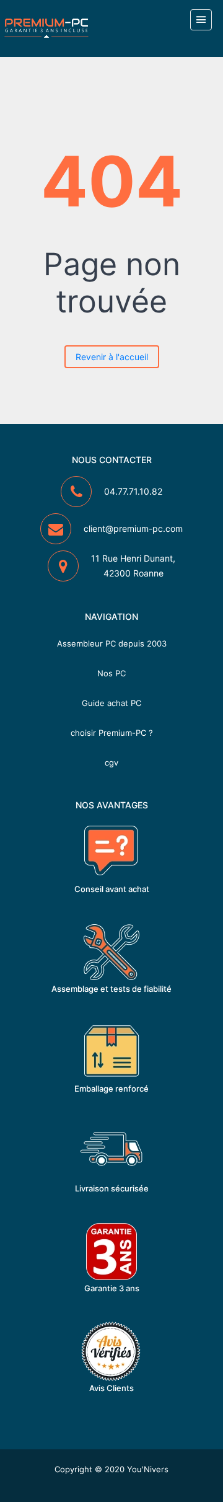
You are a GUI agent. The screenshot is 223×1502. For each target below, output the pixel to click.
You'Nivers (147, 1469)
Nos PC (111, 673)
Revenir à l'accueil (112, 356)
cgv (111, 762)
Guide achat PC (111, 703)
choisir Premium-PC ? (112, 733)
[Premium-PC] (46, 27)
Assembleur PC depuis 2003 (112, 643)
